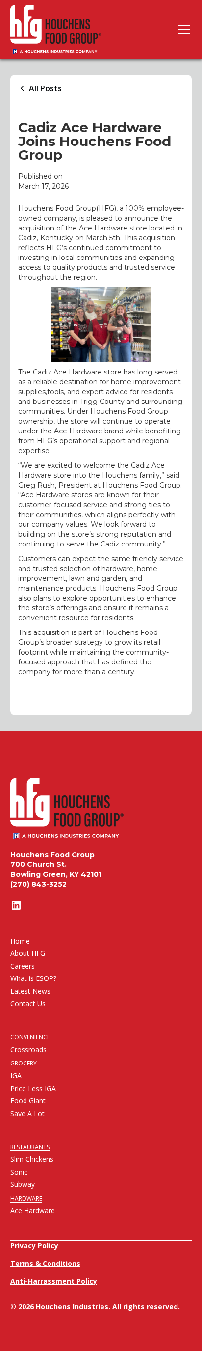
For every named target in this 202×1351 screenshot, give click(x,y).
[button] (182, 29)
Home (20, 941)
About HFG (27, 953)
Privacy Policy (34, 1245)
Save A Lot (27, 1113)
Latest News (30, 991)
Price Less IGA (33, 1088)
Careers (22, 966)
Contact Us (28, 1003)
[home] (55, 29)
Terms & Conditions (45, 1263)
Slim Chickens (31, 1159)
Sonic (18, 1172)
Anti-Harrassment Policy (53, 1281)
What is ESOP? (33, 978)
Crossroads (28, 1049)
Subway (22, 1184)
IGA (16, 1075)
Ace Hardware (32, 1210)
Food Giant (28, 1100)
